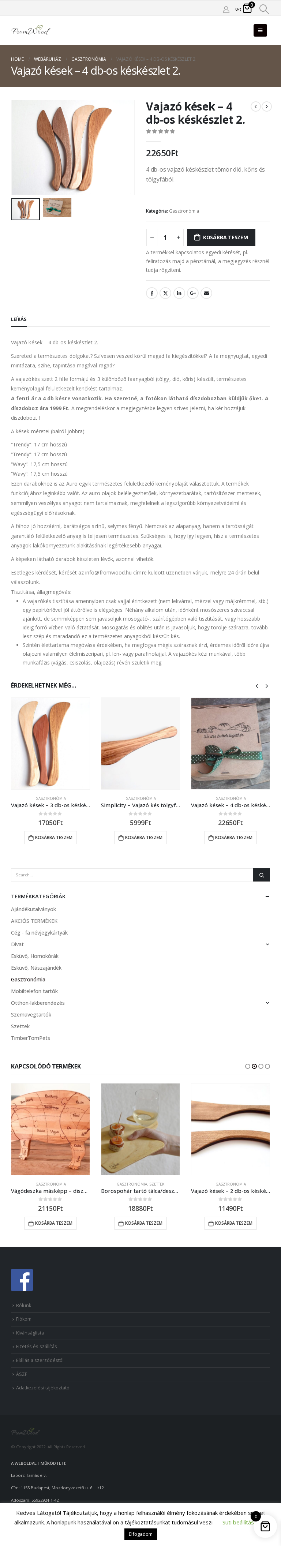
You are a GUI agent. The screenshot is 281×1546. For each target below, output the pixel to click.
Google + (193, 293)
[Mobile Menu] (260, 30)
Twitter (165, 293)
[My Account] (226, 9)
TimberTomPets (30, 1037)
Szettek (20, 1026)
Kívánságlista (30, 1333)
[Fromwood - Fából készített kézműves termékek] (31, 30)
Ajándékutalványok (33, 909)
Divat (17, 944)
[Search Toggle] (264, 9)
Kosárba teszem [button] (53, 837)
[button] (247, 1066)
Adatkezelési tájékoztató (43, 1388)
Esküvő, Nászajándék (36, 967)
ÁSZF (21, 1374)
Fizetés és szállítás (36, 1346)
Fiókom (23, 1319)
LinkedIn (179, 293)
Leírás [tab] (19, 319)
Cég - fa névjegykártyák (39, 932)
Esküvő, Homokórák (35, 955)
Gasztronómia (184, 211)
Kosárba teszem (225, 237)
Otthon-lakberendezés (38, 1002)
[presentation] (20, 147)
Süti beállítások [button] (241, 1522)
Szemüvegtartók (31, 1014)
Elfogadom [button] (141, 1534)
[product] (50, 743)
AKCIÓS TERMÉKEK (34, 920)
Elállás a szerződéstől (40, 1360)
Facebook (152, 293)
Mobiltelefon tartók (34, 991)
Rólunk (23, 1305)
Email (206, 293)
